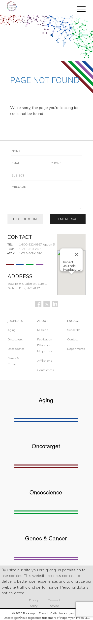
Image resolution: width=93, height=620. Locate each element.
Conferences (45, 370)
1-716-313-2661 (30, 249)
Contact (72, 339)
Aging (11, 330)
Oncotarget (15, 339)
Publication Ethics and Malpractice (44, 345)
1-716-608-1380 (30, 253)
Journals (15, 321)
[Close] (77, 254)
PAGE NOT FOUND (45, 80)
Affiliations (44, 360)
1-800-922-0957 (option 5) (37, 244)
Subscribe (73, 330)
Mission (42, 330)
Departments (76, 349)
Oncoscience (15, 349)
